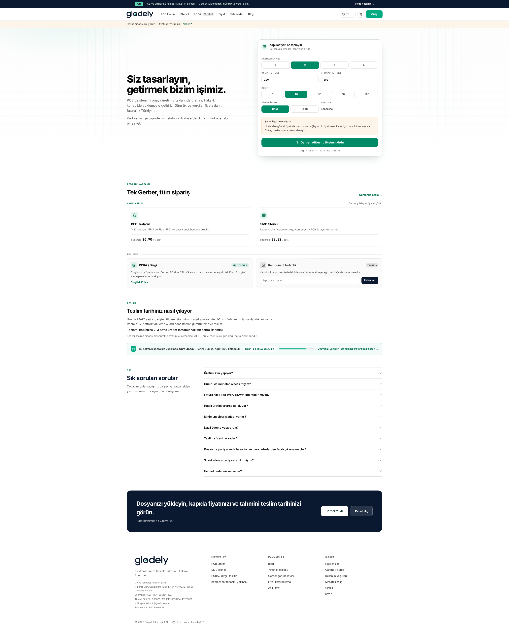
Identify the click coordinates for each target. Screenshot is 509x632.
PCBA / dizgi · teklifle (224, 575)
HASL (275, 109)
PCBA (203, 14)
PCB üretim (218, 563)
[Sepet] (360, 14)
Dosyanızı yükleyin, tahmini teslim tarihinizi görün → (348, 348)
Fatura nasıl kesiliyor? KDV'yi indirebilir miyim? (236, 394)
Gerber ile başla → (370, 194)
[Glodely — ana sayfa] (139, 14)
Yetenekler (236, 14)
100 (366, 94)
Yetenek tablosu (278, 569)
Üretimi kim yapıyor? (218, 373)
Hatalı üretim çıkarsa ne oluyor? (226, 405)
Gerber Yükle (334, 511)
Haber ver (370, 280)
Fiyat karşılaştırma (279, 581)
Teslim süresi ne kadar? (220, 438)
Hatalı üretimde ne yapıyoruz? (155, 520)
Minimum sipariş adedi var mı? (225, 416)
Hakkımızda (332, 563)
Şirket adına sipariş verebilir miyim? (229, 460)
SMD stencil (218, 569)
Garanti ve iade (334, 569)
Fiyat (222, 14)
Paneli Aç (361, 511)
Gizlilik (329, 587)
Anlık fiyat (274, 587)
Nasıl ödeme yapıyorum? (221, 427)
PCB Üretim (168, 14)
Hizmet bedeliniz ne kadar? (223, 471)
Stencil (184, 14)
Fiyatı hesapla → (364, 3)
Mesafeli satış (333, 581)
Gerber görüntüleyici (281, 575)
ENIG (304, 109)
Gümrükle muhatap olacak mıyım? (227, 384)
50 (343, 94)
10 (296, 94)
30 (319, 94)
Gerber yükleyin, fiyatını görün (322, 142)
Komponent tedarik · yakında (229, 581)
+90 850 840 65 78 (154, 607)
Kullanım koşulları (336, 575)
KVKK (328, 593)
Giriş (374, 14)
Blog (251, 14)
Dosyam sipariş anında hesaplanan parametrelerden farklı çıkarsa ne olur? (255, 449)
